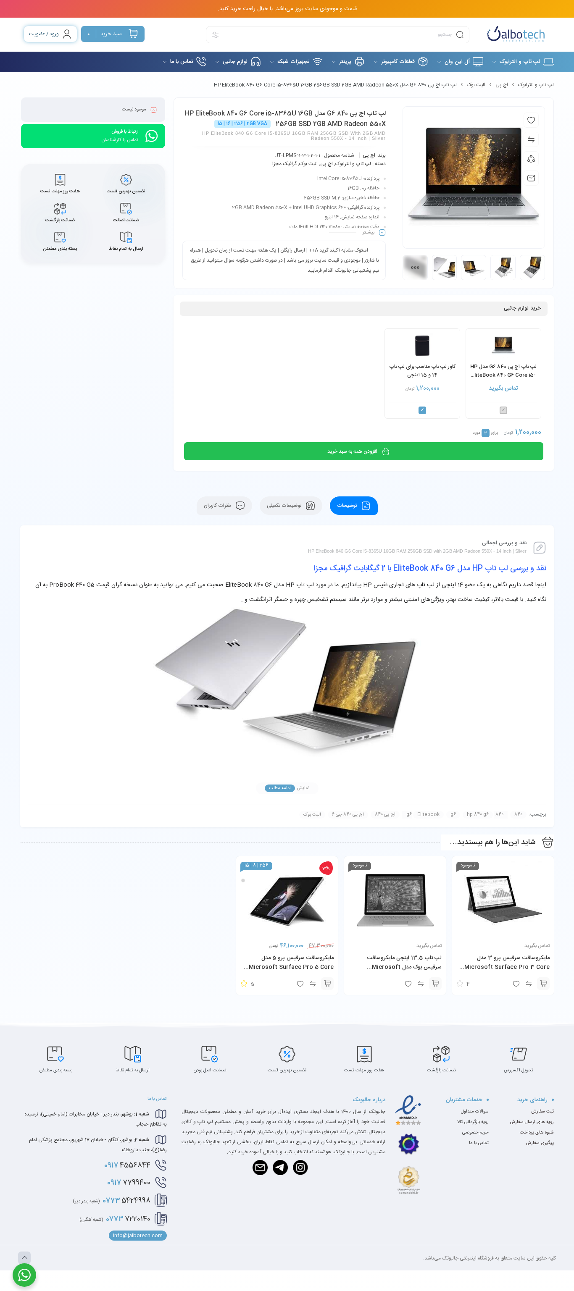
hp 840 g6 (478, 815)
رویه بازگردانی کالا (473, 1122)
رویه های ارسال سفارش (532, 1122)
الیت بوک (476, 85)
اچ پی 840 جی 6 (348, 815)
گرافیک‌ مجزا (284, 164)
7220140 (114, 1219)
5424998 (111, 1201)
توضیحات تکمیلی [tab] (285, 505)
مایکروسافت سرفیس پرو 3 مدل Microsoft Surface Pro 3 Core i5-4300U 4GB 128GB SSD (507, 967)
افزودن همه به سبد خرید (352, 451)
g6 (453, 815)
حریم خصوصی (475, 1132)
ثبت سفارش (542, 1111)
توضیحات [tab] (347, 505)
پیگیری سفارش (540, 1143)
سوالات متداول (475, 1111)
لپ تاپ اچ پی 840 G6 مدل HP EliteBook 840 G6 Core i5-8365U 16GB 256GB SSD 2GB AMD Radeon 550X (503, 371)
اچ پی (501, 85)
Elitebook (428, 815)
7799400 (128, 1183)
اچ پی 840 (385, 815)
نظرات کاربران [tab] (218, 505)
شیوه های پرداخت (537, 1132)
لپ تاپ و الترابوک (536, 85)
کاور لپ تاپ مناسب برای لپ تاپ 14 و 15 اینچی (422, 370)
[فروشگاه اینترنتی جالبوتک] (516, 34)
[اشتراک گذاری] (531, 158)
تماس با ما (479, 1143)
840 (518, 815)
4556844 (127, 1165)
